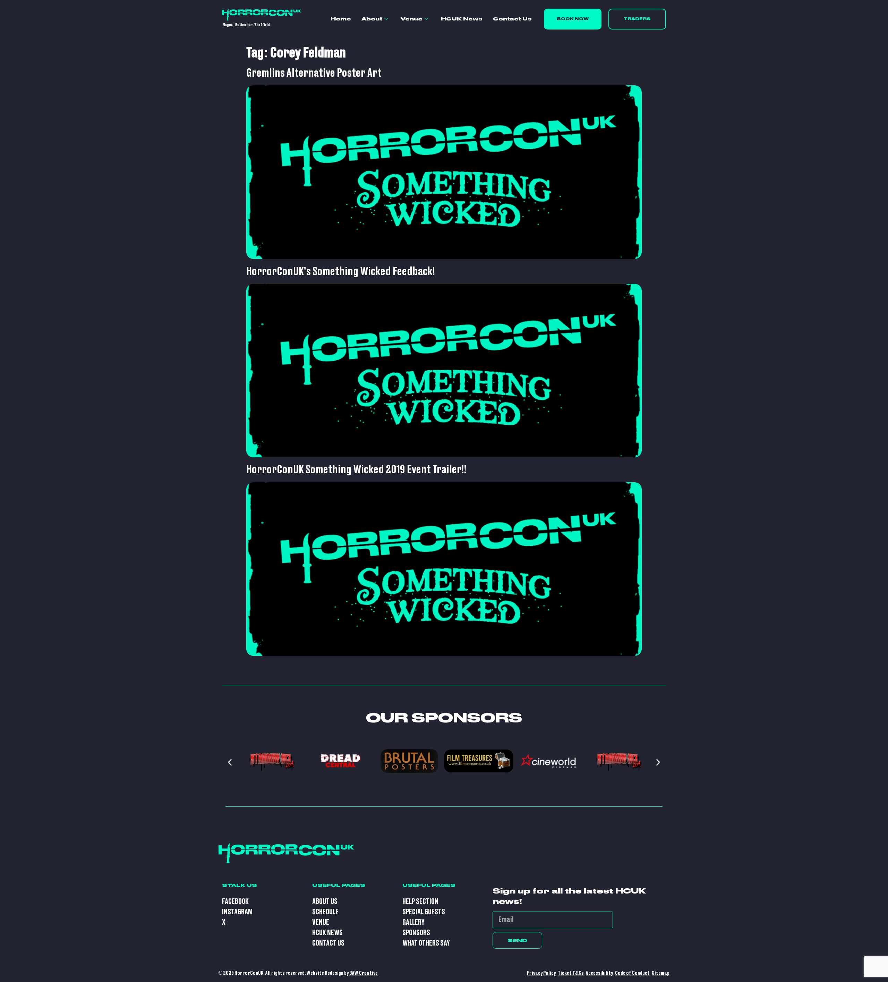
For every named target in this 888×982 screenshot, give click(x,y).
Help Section (420, 901)
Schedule (325, 912)
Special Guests (423, 912)
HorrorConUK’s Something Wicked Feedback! (340, 271)
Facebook (235, 901)
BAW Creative (363, 973)
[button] (229, 762)
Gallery (413, 922)
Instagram (237, 912)
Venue (411, 19)
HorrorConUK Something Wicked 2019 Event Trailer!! (356, 469)
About (371, 19)
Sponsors (416, 933)
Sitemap (660, 973)
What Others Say (426, 943)
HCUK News (462, 19)
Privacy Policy (541, 973)
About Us (325, 901)
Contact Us (512, 19)
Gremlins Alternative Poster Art (314, 73)
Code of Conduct (632, 973)
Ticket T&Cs (571, 973)
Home (341, 19)
